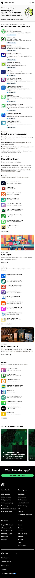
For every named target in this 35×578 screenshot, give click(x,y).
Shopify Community (6, 530)
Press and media (22, 533)
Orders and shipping (7, 503)
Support (21, 19)
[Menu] (33, 2)
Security (16, 19)
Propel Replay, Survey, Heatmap (14, 285)
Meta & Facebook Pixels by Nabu (14, 312)
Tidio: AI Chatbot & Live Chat (13, 182)
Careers (20, 528)
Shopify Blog (4, 536)
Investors (20, 530)
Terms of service (6, 561)
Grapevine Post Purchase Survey (14, 307)
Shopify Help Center (7, 525)
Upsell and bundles (23, 503)
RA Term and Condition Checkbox (15, 86)
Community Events (6, 533)
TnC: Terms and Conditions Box (14, 396)
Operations (10, 19)
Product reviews (22, 500)
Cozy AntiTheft (10, 390)
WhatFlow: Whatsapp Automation (15, 209)
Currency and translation (25, 514)
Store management (6, 511)
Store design (5, 505)
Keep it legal (4, 418)
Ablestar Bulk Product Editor (13, 121)
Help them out (4, 231)
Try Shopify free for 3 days (17, 475)
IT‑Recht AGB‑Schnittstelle (13, 379)
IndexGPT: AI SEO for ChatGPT (14, 291)
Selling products (6, 500)
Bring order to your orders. (8, 170)
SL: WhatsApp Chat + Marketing (14, 214)
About (19, 525)
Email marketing (22, 505)
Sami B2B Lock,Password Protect (15, 385)
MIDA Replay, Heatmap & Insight (14, 280)
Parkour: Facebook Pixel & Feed (14, 274)
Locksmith (9, 45)
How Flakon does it (9, 346)
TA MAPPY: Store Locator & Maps (15, 302)
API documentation (6, 528)
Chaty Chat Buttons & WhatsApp (14, 203)
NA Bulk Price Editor (11, 37)
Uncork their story (6, 354)
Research (4, 539)
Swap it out (4, 262)
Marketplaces (22, 497)
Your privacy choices (7, 573)
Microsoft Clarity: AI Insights (13, 296)
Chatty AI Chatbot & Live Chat (14, 53)
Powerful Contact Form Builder (14, 78)
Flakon (10, 349)
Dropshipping (21, 494)
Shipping (20, 511)
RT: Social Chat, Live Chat (13, 198)
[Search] (30, 2)
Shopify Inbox (10, 187)
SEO (19, 508)
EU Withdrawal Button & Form (14, 113)
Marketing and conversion (8, 508)
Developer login (5, 557)
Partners (20, 536)
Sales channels (5, 494)
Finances (3, 19)
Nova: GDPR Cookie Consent (13, 407)
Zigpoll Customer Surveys (13, 225)
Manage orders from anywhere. (10, 165)
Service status (22, 545)
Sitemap (3, 569)
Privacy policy (5, 565)
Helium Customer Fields (12, 368)
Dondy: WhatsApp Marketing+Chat (15, 220)
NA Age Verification (11, 374)
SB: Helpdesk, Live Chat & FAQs (14, 192)
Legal (19, 542)
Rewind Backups (10, 412)
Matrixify (9, 70)
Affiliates (20, 539)
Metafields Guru (10, 95)
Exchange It (6, 254)
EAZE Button (10, 30)
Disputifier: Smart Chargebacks (14, 401)
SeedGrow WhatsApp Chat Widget (15, 104)
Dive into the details (6, 324)
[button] (17, 32)
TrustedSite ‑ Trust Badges (13, 62)
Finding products (6, 497)
